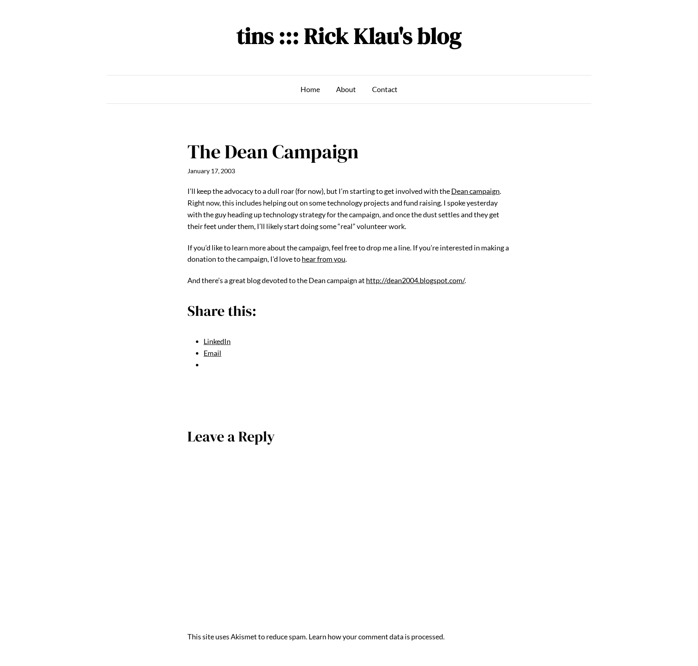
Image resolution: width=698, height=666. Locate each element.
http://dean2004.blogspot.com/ (415, 280)
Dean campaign (475, 191)
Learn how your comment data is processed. (377, 636)
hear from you (323, 258)
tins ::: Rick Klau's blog (349, 35)
